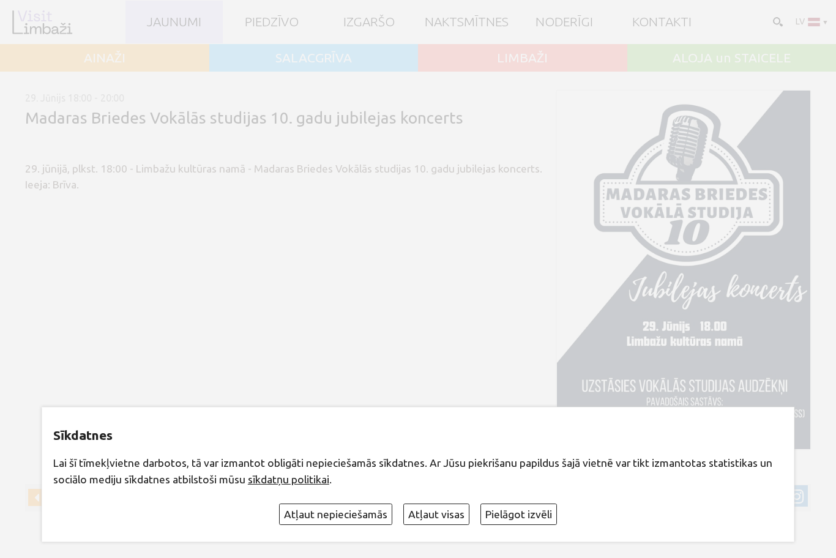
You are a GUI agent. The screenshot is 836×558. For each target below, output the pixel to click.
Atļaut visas (436, 514)
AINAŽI (104, 57)
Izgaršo (369, 21)
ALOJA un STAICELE (732, 57)
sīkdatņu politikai (288, 479)
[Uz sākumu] (42, 22)
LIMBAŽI (522, 57)
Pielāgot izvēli (518, 514)
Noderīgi (564, 21)
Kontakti (662, 21)
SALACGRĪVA (313, 57)
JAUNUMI (174, 21)
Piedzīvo (272, 21)
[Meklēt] (776, 20)
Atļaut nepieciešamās (335, 514)
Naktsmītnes (467, 21)
